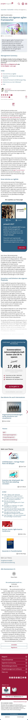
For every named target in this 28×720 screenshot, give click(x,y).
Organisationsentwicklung (10, 439)
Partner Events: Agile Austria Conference (12, 530)
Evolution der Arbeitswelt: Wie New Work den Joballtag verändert (12, 482)
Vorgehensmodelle (6, 560)
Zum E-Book (22, 487)
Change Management (8, 437)
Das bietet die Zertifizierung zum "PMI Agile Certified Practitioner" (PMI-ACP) (14, 509)
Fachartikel (10, 9)
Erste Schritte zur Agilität (9, 74)
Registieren (14, 647)
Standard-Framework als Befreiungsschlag (14, 80)
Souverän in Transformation (12, 551)
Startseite (3, 9)
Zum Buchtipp (22, 553)
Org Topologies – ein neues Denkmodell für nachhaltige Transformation (15, 515)
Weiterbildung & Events (9, 666)
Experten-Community (9, 663)
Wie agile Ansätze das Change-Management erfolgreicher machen (13, 512)
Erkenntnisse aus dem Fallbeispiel (12, 82)
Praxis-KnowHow (7, 660)
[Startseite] (7, 3)
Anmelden (14, 645)
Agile (4, 432)
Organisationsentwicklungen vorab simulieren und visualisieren (12, 416)
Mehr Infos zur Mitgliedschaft (9, 64)
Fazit (4, 84)
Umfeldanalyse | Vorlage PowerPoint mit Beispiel (13, 462)
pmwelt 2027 (8, 224)
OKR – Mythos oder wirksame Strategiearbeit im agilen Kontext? (13, 495)
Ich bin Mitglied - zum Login (8, 66)
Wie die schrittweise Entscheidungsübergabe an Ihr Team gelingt (14, 502)
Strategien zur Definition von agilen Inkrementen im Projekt (13, 506)
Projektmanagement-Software (12, 669)
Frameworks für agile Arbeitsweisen (10, 117)
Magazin (4, 657)
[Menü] (26, 4)
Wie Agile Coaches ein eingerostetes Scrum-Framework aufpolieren (14, 498)
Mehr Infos (22, 248)
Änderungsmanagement (9, 435)
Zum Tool (23, 466)
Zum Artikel (7, 421)
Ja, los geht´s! (14, 386)
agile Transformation (19, 170)
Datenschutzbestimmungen (20, 701)
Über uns (5, 672)
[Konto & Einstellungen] (22, 4)
